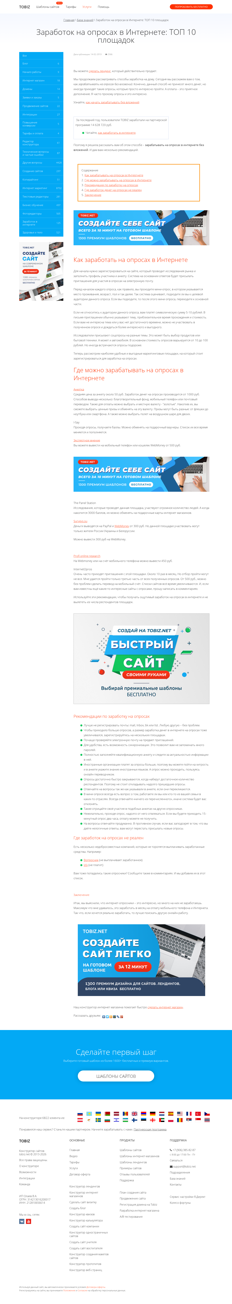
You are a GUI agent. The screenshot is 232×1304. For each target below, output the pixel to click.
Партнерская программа (150, 1129)
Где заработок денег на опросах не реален (113, 190)
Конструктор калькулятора (86, 1220)
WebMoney (121, 526)
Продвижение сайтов (35, 105)
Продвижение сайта (133, 1198)
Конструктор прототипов (85, 1264)
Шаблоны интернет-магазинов (139, 1156)
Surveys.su (80, 521)
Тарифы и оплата (33, 133)
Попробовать (191, 6)
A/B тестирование (131, 1217)
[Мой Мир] (114, 1016)
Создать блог (77, 1208)
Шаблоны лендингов (133, 1162)
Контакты (176, 1184)
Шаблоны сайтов (47, 7)
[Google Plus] (121, 1016)
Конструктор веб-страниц (85, 1270)
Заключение (93, 195)
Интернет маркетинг (35, 188)
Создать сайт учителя (82, 1242)
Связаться (176, 1160)
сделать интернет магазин (165, 1007)
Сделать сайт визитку (82, 1202)
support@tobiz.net (184, 1166)
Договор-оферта (79, 1174)
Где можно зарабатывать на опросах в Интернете (118, 180)
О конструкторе (29, 1166)
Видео (73, 1156)
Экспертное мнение (87, 440)
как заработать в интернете (117, 133)
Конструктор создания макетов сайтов (89, 1256)
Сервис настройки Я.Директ (187, 1197)
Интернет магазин (33, 80)
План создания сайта (133, 1192)
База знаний (85, 20)
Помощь (103, 7)
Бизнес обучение (33, 205)
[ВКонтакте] (104, 1016)
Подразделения (180, 1172)
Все (25, 55)
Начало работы (32, 71)
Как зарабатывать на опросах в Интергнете (114, 175)
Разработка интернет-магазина (139, 1210)
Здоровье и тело (32, 232)
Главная (69, 20)
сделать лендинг (100, 71)
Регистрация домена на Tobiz (138, 1204)
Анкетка (79, 389)
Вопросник (91, 860)
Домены (27, 88)
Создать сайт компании (84, 1226)
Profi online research (87, 556)
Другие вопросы (32, 162)
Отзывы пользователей (135, 1174)
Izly (86, 865)
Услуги (87, 7)
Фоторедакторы (32, 213)
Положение (69, 1290)
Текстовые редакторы (36, 196)
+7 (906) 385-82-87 (184, 1150)
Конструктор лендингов (84, 1186)
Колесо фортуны (180, 1203)
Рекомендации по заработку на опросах (111, 185)
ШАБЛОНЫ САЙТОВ (116, 1076)
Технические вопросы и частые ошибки (36, 153)
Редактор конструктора (31, 143)
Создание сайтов (33, 171)
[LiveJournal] (118, 1016)
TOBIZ (24, 6)
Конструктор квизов (82, 1214)
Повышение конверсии (30, 124)
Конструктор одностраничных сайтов (88, 1234)
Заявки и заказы (32, 97)
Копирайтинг (30, 179)
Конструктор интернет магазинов (83, 1194)
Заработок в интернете (30, 223)
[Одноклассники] (111, 1016)
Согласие (82, 1290)
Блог (25, 63)
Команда (24, 1184)
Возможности (27, 1172)
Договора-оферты (95, 1287)
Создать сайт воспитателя (85, 1248)
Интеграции (30, 114)
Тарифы (71, 7)
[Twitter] (107, 1016)
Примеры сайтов (130, 1168)
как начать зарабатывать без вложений (112, 102)
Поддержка (127, 1180)
